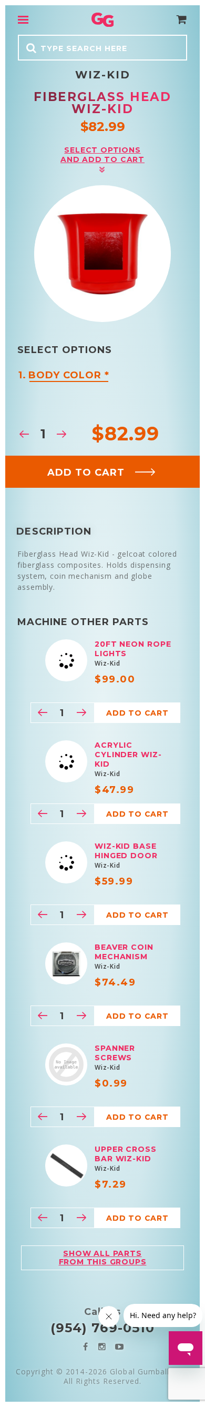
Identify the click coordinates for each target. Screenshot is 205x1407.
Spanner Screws (115, 1052)
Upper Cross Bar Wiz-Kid (126, 1153)
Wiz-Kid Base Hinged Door (126, 850)
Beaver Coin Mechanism (124, 951)
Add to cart (86, 472)
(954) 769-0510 (102, 1327)
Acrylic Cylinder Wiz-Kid (128, 754)
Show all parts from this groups (103, 1257)
